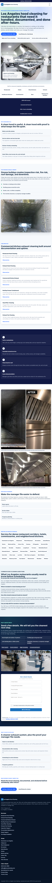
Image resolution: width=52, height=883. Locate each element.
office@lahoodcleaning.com (8, 868)
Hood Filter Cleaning (6, 824)
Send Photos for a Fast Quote (26, 34)
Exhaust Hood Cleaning (7, 817)
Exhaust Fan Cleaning (6, 826)
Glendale (11, 547)
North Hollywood (42, 551)
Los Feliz (20, 555)
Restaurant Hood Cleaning (7, 815)
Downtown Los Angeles (8, 540)
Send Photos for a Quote (25, 789)
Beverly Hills (44, 544)
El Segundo (36, 544)
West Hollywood (28, 540)
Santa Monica (46, 540)
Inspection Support (5, 828)
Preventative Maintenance (7, 830)
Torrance (34, 547)
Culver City (21, 544)
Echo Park (4, 555)
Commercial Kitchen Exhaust (8, 819)
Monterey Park (13, 558)
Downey (28, 544)
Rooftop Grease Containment (8, 822)
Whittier (46, 558)
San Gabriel (22, 558)
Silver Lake (12, 555)
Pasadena (18, 547)
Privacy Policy (4, 872)
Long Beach (26, 547)
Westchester (31, 558)
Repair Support (4, 832)
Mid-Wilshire (41, 555)
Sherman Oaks (24, 551)
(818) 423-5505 (5, 866)
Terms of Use (4, 874)
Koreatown (38, 540)
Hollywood (19, 540)
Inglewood (15, 551)
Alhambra (4, 558)
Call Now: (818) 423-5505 (26, 1)
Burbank (4, 547)
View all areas (4, 859)
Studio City (33, 551)
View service (6, 260)
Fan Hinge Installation (6, 834)
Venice (4, 544)
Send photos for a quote (7, 870)
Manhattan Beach (43, 547)
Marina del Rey (11, 544)
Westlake (39, 558)
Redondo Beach (6, 551)
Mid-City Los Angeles (30, 555)
